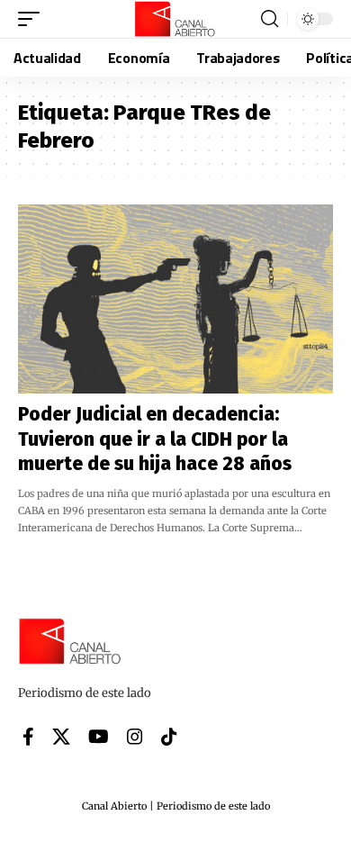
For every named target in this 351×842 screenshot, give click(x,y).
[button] (33, 19)
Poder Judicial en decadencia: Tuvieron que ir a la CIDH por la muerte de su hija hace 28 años (155, 439)
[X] (61, 736)
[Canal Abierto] (175, 19)
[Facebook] (28, 736)
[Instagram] (135, 736)
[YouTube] (98, 736)
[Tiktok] (169, 736)
